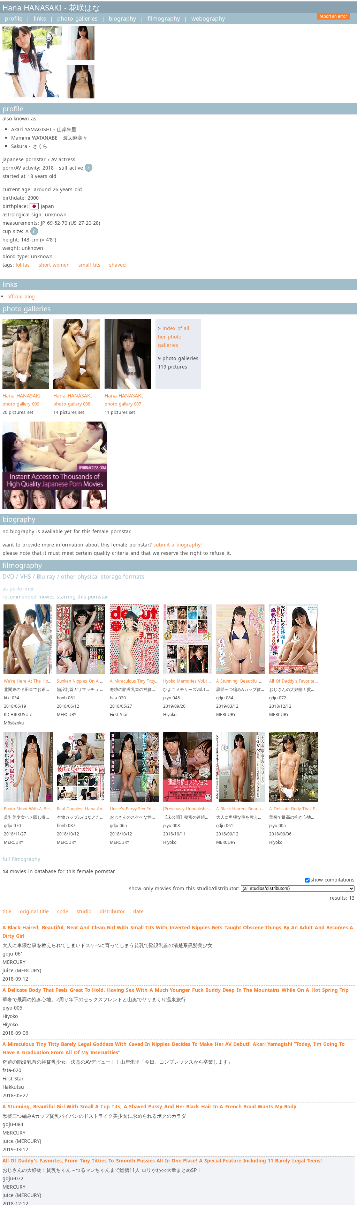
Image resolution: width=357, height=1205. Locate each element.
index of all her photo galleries (173, 336)
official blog (21, 296)
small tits (89, 264)
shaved (117, 264)
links (40, 18)
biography (122, 18)
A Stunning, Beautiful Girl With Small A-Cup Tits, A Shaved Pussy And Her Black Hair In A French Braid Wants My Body (149, 1106)
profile (13, 18)
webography (208, 18)
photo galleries (77, 18)
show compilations (333, 879)
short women (54, 264)
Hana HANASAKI (21, 399)
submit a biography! (177, 544)
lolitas (23, 264)
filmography (163, 18)
